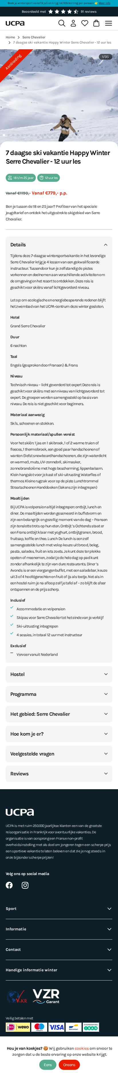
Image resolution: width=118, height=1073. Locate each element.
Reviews (19, 773)
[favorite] (85, 23)
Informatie (16, 929)
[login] (73, 23)
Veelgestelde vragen (32, 754)
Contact (13, 949)
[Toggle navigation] (109, 23)
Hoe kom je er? (26, 734)
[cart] (96, 23)
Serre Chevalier (33, 37)
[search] (62, 23)
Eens (48, 1064)
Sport (11, 908)
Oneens (69, 1064)
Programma (23, 694)
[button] (4, 135)
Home (10, 37)
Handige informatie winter (31, 970)
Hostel (17, 674)
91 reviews (89, 12)
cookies (82, 1048)
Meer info (104, 3)
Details (18, 244)
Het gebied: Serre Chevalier (40, 714)
